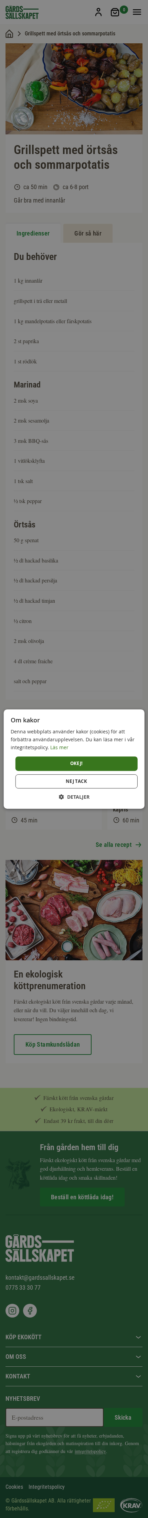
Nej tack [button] (76, 781)
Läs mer (59, 747)
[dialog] (74, 759)
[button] (74, 797)
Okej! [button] (76, 764)
